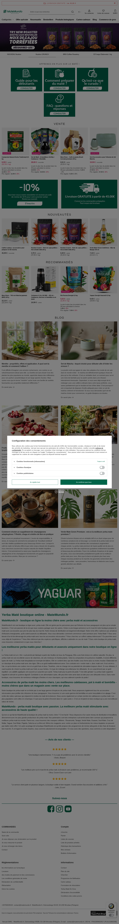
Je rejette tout (35, 482)
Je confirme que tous (83, 482)
